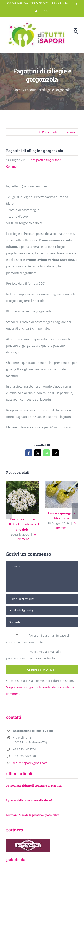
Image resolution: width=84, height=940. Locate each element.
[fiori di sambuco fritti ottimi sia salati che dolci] (22, 497)
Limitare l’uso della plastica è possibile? (32, 815)
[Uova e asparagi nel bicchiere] (61, 494)
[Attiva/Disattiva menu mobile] (76, 27)
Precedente (50, 132)
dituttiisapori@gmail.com (30, 763)
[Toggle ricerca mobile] (76, 31)
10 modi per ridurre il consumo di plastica (34, 785)
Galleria (28, 497)
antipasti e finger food (46, 160)
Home (18, 90)
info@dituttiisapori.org (64, 3)
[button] (9, 511)
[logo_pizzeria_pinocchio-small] (28, 840)
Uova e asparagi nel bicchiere (55, 494)
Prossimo (68, 132)
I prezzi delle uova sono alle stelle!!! (29, 800)
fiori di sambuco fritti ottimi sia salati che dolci (16, 497)
